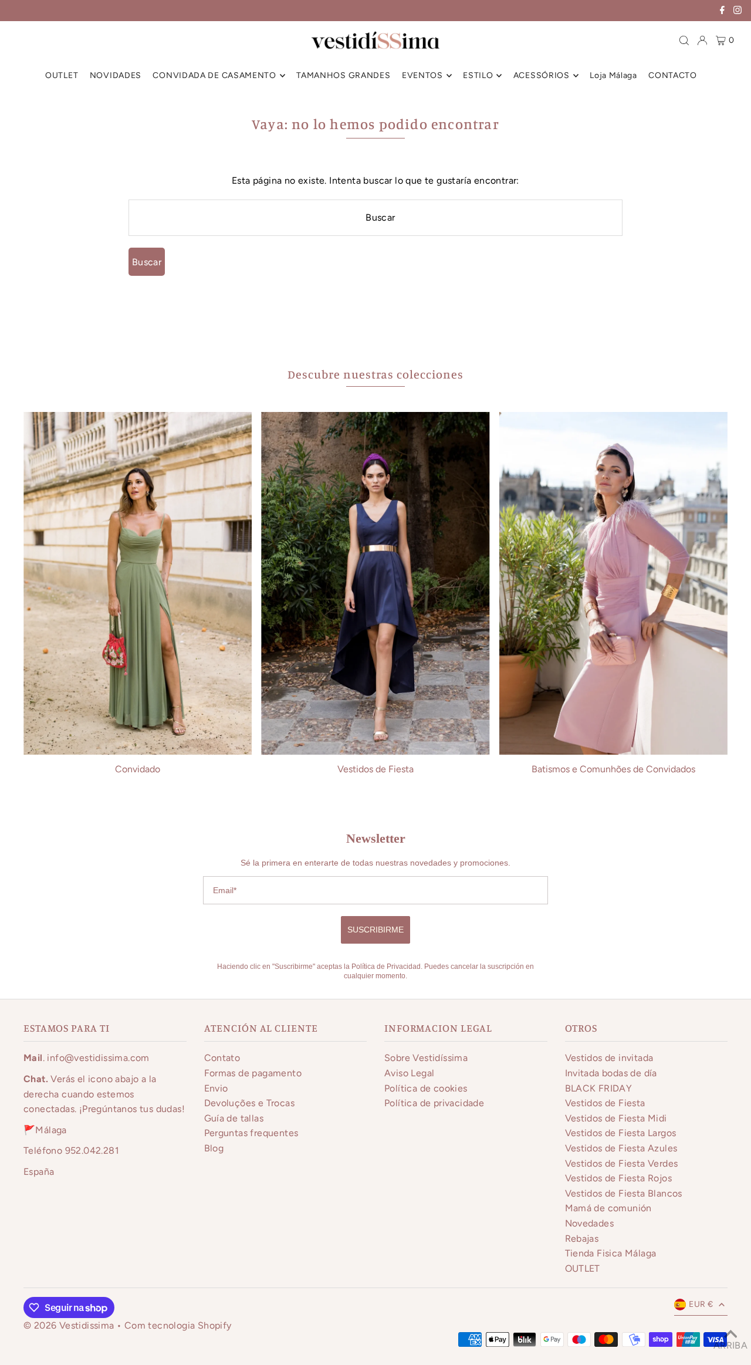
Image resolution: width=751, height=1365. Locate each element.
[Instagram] (737, 11)
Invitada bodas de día (611, 1073)
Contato (222, 1057)
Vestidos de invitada (609, 1057)
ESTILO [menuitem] (478, 75)
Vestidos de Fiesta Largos (620, 1132)
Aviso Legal (409, 1073)
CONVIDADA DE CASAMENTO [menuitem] (214, 75)
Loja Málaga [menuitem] (613, 75)
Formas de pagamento (253, 1073)
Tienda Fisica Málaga (611, 1253)
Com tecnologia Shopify (178, 1325)
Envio (216, 1088)
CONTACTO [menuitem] (672, 75)
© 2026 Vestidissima (70, 1325)
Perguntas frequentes (251, 1132)
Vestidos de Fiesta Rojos (618, 1178)
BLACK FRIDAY (598, 1088)
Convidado (137, 769)
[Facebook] (722, 11)
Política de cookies (426, 1088)
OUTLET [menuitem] (61, 75)
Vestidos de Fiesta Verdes (621, 1163)
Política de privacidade (434, 1103)
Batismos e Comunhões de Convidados (613, 769)
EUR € (701, 1304)
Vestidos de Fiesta (375, 769)
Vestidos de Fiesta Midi (616, 1118)
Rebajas (582, 1238)
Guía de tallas (234, 1118)
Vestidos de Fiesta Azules (621, 1148)
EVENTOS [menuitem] (422, 75)
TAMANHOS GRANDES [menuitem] (343, 75)
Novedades (589, 1223)
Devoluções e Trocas (249, 1103)
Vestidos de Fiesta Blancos (623, 1193)
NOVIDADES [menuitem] (115, 75)
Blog (214, 1148)
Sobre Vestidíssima (426, 1057)
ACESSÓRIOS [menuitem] (541, 75)
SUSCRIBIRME (375, 929)
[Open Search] (684, 40)
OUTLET (582, 1268)
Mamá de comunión (608, 1208)
